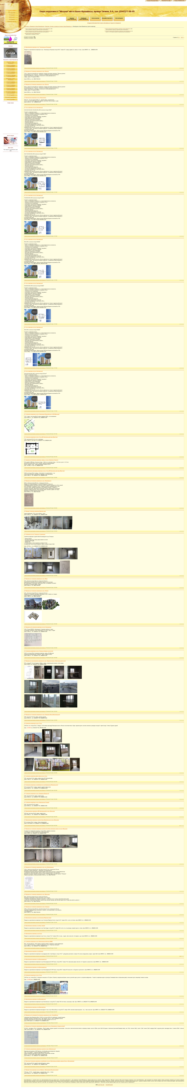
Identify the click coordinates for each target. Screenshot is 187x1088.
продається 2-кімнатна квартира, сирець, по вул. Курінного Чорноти (42, 460)
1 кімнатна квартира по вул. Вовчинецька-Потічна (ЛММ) (39, 941)
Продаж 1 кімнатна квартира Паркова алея (36, 511)
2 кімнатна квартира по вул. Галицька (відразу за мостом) (39, 651)
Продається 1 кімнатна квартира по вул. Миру (36, 578)
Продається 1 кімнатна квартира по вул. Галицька (37, 906)
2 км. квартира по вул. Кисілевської (34, 239)
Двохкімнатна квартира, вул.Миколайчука (36, 1007)
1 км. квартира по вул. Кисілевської (34, 107)
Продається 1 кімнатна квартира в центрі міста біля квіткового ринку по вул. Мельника (46, 828)
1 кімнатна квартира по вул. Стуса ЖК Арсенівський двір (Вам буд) (41, 437)
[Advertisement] (12, 118)
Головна (149, 0)
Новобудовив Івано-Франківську (83, 19)
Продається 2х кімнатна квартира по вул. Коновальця (38, 627)
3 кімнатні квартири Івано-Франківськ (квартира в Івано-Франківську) (37, 31)
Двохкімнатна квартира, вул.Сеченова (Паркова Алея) (38, 917)
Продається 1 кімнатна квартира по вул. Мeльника (38, 894)
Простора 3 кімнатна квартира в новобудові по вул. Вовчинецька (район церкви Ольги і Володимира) (50, 1061)
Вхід (157, 0)
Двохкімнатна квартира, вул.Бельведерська (36, 959)
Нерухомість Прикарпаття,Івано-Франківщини (34, 26)
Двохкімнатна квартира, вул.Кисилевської (36, 999)
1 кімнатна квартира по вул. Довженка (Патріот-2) (37, 793)
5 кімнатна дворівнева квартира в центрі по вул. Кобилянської (41, 1049)
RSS (169, 0)
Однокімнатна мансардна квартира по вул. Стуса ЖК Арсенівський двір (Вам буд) (45, 470)
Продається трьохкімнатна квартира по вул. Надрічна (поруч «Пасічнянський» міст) (46, 660)
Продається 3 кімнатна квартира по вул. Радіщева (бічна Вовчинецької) (43, 714)
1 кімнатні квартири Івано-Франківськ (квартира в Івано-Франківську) (37, 28)
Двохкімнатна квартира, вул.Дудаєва (34, 951)
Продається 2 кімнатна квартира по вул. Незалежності (38, 480)
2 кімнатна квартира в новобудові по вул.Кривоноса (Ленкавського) (42, 784)
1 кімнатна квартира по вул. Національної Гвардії (37, 802)
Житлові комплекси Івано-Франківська (32, 33)
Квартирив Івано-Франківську (71, 19)
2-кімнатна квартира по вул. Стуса (34, 723)
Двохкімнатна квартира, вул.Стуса (34, 933)
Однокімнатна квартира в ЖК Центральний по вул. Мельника (40, 811)
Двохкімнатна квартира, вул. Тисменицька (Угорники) (38, 47)
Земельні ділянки (95, 18)
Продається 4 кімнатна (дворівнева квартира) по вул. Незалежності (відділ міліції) (45, 1026)
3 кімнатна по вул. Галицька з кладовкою (35, 534)
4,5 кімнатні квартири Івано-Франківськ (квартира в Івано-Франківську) (118, 31)
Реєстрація (153, 0)
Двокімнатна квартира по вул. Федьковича (36, 97)
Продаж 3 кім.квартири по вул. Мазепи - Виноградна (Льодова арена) (42, 1069)
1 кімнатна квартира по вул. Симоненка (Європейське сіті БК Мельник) (42, 414)
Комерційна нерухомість (107, 18)
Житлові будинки (119, 18)
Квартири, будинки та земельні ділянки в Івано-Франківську (58, 26)
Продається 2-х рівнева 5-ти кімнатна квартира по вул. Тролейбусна (42, 1015)
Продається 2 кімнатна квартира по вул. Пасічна (37, 71)
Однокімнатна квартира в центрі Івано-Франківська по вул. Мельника (42, 820)
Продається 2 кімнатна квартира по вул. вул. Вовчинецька (40, 867)
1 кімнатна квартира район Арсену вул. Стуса (36, 776)
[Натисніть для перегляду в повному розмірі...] (28, 64)
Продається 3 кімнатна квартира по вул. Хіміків (37, 590)
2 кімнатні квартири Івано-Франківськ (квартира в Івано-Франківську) (117, 28)
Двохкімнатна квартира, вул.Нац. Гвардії (35, 925)
